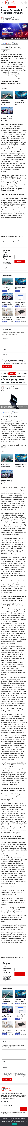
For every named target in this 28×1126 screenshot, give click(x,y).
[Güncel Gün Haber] (10, 2)
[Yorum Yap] (11, 47)
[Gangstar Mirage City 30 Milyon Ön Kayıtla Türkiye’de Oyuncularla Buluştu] (7, 114)
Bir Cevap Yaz (7, 329)
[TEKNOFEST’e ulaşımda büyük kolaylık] (7, 98)
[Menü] (2, 2)
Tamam (14, 1123)
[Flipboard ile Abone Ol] (15, 43)
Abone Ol (19, 261)
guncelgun (8, 17)
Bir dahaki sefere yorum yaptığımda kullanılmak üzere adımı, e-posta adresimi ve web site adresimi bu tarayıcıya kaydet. (15, 362)
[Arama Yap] (25, 2)
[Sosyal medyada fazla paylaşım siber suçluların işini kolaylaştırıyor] (7, 315)
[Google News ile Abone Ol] (6, 43)
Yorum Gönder (7, 366)
